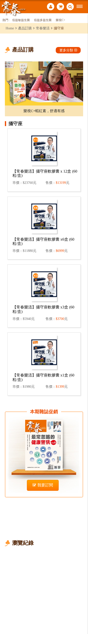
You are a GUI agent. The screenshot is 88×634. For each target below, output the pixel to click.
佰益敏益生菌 (21, 20)
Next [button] (77, 83)
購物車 (60, 7)
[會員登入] (50, 7)
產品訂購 (25, 28)
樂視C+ (60, 20)
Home (10, 28)
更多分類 (66, 50)
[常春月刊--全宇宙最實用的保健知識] (13, 8)
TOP (81, 614)
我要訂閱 (45, 485)
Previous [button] (11, 83)
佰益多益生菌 (43, 20)
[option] (44, 83)
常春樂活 (43, 28)
